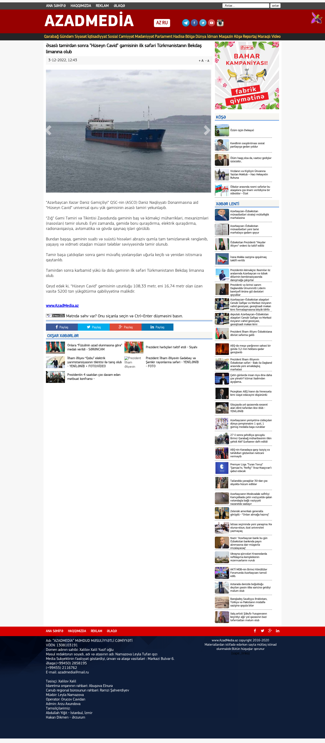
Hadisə (178, 37)
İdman (212, 37)
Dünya (201, 37)
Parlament (163, 37)
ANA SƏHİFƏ (56, 6)
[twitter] (262, 631)
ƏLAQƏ (119, 6)
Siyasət (81, 37)
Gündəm (67, 37)
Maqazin (226, 37)
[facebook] (255, 631)
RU (165, 23)
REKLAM (102, 6)
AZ (158, 23)
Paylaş (63, 327)
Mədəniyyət (144, 37)
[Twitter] (203, 26)
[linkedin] (277, 631)
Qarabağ (51, 37)
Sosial (113, 37)
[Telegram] (186, 26)
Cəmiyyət (126, 37)
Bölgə (190, 37)
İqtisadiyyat (97, 37)
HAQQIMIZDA (81, 6)
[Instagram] (220, 26)
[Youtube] (211, 26)
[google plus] (270, 631)
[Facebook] (194, 26)
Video (276, 37)
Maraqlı (264, 37)
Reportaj (250, 37)
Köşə (238, 37)
